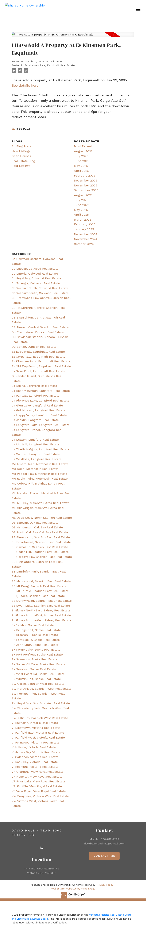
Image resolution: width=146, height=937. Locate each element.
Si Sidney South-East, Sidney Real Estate (41, 615)
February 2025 (84, 224)
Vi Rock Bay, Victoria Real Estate (35, 762)
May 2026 (81, 166)
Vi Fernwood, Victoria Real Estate (35, 742)
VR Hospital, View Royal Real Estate (37, 776)
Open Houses (21, 156)
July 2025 (81, 200)
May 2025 (81, 210)
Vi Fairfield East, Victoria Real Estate (38, 732)
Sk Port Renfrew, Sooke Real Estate (37, 654)
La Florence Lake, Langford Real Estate (40, 400)
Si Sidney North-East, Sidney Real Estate (41, 610)
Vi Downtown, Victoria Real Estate (36, 728)
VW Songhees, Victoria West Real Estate (40, 796)
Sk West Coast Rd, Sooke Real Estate (38, 674)
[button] (41, 847)
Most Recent (83, 146)
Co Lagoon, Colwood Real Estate (35, 268)
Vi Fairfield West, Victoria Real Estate (38, 737)
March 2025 (82, 219)
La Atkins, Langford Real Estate (34, 386)
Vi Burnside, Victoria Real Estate (35, 723)
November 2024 (85, 239)
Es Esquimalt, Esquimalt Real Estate (38, 351)
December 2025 (85, 180)
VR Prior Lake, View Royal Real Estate (38, 781)
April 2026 (81, 171)
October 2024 (84, 244)
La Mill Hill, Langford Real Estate (35, 444)
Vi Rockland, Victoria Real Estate (35, 766)
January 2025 (84, 229)
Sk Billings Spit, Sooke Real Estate (36, 630)
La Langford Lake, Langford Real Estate (41, 425)
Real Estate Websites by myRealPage (73, 888)
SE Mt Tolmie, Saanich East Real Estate (40, 591)
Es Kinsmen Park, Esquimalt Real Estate (49, 65)
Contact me (104, 855)
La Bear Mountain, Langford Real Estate (41, 391)
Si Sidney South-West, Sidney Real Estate (41, 620)
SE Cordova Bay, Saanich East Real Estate (42, 557)
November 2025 (85, 185)
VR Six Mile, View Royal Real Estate (37, 786)
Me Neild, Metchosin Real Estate (35, 469)
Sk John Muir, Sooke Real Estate (35, 645)
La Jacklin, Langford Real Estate (35, 420)
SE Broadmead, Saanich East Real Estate (41, 542)
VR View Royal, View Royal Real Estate (39, 791)
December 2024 (85, 234)
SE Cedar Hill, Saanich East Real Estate (40, 552)
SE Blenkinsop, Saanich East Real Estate (41, 537)
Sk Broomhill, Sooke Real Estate (35, 635)
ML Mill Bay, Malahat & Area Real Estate (40, 503)
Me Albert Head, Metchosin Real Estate (40, 464)
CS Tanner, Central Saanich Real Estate (40, 327)
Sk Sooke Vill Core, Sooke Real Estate (38, 664)
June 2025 (81, 205)
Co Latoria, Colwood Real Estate (35, 273)
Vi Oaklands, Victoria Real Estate (35, 757)
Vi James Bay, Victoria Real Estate (36, 752)
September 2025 (86, 190)
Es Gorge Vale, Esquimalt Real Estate (38, 356)
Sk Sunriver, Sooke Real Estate (34, 669)
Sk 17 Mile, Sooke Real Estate (33, 625)
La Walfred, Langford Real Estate (36, 454)
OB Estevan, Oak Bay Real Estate (35, 522)
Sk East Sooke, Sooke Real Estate (36, 640)
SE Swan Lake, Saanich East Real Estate (41, 605)
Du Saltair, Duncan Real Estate (34, 346)
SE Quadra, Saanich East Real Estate (38, 596)
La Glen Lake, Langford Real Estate (37, 405)
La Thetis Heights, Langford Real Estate (40, 449)
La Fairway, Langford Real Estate (35, 395)
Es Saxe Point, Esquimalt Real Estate (38, 371)
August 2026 (83, 151)
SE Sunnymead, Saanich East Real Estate (42, 600)
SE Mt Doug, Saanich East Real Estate (39, 586)
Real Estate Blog (23, 161)
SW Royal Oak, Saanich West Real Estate (41, 703)
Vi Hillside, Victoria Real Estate (34, 747)
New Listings (21, 151)
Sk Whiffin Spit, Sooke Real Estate (36, 679)
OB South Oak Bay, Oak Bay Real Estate (40, 532)
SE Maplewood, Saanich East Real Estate (41, 581)
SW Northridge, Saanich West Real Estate (41, 688)
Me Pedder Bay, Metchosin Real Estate (39, 474)
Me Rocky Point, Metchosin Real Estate (40, 478)
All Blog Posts (21, 146)
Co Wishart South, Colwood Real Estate (40, 293)
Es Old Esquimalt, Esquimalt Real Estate (41, 366)
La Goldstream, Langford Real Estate (38, 410)
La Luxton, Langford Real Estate (35, 439)
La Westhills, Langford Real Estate (36, 459)
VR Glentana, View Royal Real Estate (37, 771)
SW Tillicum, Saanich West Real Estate (40, 718)
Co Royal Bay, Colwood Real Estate (36, 278)
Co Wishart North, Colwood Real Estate (40, 288)
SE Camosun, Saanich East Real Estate (40, 547)
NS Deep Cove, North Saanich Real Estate (42, 517)
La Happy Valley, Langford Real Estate (39, 415)
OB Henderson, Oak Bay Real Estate (37, 527)
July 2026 (81, 156)
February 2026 (84, 175)
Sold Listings (21, 166)
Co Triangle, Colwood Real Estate (36, 283)
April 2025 (81, 214)
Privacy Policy (105, 884)
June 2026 (81, 161)
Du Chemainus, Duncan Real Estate (38, 332)
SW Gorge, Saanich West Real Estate (38, 683)
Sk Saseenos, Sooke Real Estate (34, 659)
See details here (25, 85)
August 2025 (83, 195)
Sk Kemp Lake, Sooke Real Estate (36, 649)
